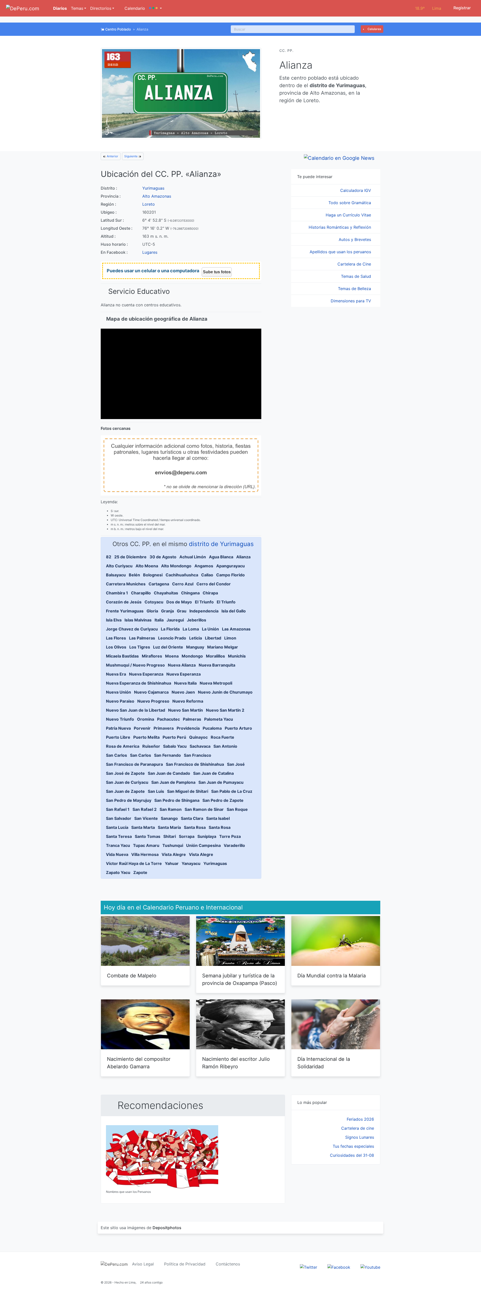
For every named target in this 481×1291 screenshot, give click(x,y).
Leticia (195, 637)
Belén (134, 574)
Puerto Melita (146, 737)
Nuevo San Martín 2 (225, 710)
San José (236, 764)
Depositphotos (167, 1227)
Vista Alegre (174, 854)
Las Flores (116, 637)
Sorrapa (186, 836)
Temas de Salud (356, 276)
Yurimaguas (153, 188)
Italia (159, 619)
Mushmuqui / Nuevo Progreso (135, 665)
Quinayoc (198, 737)
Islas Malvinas (138, 619)
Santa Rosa (195, 827)
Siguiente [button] (131, 156)
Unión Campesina (203, 845)
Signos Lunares (359, 1137)
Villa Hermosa (145, 854)
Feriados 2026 (360, 1119)
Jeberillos (196, 619)
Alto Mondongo (176, 565)
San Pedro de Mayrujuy (128, 800)
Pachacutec (168, 719)
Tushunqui (172, 845)
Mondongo (192, 656)
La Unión (210, 628)
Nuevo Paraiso (120, 701)
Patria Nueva (118, 728)
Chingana (190, 592)
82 (108, 556)
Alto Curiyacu (119, 565)
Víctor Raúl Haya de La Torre (134, 863)
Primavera (164, 728)
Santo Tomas (147, 836)
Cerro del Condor (213, 583)
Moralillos (215, 656)
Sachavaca (200, 746)
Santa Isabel (218, 818)
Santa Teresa (119, 836)
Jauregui (175, 619)
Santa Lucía (117, 827)
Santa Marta (143, 827)
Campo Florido (230, 574)
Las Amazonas (236, 628)
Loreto (148, 204)
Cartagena (159, 583)
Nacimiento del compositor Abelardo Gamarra (138, 1063)
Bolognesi (153, 574)
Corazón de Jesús (124, 601)
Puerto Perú (174, 737)
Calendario (134, 8)
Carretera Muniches (126, 583)
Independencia (203, 610)
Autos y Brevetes (355, 239)
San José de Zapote (125, 773)
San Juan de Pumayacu (221, 782)
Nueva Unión (118, 692)
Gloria (152, 610)
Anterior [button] (112, 156)
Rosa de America (122, 746)
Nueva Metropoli (216, 683)
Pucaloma (212, 728)
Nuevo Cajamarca (151, 692)
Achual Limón (192, 556)
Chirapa (210, 592)
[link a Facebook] (338, 1266)
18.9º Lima (428, 8)
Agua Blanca (221, 556)
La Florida (170, 628)
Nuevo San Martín (185, 710)
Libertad (213, 637)
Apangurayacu (230, 565)
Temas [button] (77, 8)
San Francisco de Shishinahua (195, 764)
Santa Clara (192, 818)
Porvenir (142, 728)
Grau (181, 610)
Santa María (169, 827)
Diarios (59, 8)
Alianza (243, 556)
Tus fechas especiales (353, 1146)
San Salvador (118, 818)
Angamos (203, 565)
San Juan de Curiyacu (127, 782)
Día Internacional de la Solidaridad (323, 1063)
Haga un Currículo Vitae (349, 214)
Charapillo (141, 592)
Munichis (237, 656)
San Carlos (116, 755)
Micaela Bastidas (122, 656)
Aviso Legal (143, 1263)
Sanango (169, 818)
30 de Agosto (163, 556)
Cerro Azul (182, 583)
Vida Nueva (117, 854)
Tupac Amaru (146, 845)
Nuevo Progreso (153, 701)
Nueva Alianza (182, 665)
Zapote (140, 872)
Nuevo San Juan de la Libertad (135, 710)
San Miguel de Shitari (187, 791)
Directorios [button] (100, 8)
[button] (155, 8)
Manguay (195, 647)
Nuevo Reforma (187, 701)
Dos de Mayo (179, 601)
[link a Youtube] (370, 1266)
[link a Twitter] (308, 1266)
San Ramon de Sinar (204, 809)
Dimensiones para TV (351, 300)
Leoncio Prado (172, 637)
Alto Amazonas (156, 196)
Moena (172, 656)
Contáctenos (228, 1263)
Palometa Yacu (218, 719)
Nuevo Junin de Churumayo (225, 692)
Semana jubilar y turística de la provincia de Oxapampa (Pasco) (239, 979)
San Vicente (146, 818)
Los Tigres (139, 647)
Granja (167, 610)
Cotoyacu (154, 601)
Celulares (374, 29)
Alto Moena (147, 565)
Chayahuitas (166, 592)
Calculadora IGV (356, 190)
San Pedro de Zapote (223, 800)
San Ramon (171, 809)
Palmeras (192, 719)
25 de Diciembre (130, 556)
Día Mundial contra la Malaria (331, 976)
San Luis (156, 791)
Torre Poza (230, 836)
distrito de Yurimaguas (221, 544)
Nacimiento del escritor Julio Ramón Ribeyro (236, 1063)
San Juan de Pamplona (173, 782)
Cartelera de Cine (354, 264)
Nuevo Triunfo (120, 719)
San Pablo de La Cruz (231, 791)
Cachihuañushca (182, 574)
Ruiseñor (151, 746)
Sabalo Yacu (175, 746)
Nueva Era (116, 674)
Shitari (169, 836)
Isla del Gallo (233, 610)
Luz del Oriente (168, 647)
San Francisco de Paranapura (134, 764)
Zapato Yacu (118, 872)
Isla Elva (114, 619)
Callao (207, 574)
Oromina (145, 719)
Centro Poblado (118, 29)
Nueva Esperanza (146, 674)
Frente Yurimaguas (125, 610)
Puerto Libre (118, 737)
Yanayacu (191, 863)
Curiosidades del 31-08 (352, 1155)
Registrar (461, 7)
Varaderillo (234, 845)
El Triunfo (204, 601)
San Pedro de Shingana (176, 800)
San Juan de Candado (169, 773)
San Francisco (197, 755)
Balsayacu (116, 574)
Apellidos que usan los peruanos (341, 251)
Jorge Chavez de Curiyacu (132, 628)
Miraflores (152, 656)
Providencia (188, 728)
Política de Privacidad (184, 1263)
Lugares (149, 252)
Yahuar (172, 863)
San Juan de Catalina (213, 773)
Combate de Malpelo (131, 976)
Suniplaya (206, 836)
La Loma (191, 628)
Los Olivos (116, 647)
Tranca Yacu (118, 845)
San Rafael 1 (118, 809)
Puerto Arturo (238, 728)
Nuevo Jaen (183, 692)
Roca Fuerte (222, 737)
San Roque (237, 809)
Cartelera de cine (357, 1128)
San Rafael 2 (145, 809)
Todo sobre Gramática (350, 202)
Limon (230, 637)
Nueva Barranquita (217, 665)
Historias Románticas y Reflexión (340, 227)
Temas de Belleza (355, 288)
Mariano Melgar (222, 647)
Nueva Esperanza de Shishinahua (138, 683)
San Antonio (225, 746)
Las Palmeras (142, 637)
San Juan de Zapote (125, 791)
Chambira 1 (117, 592)
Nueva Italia (185, 683)
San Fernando (167, 755)
